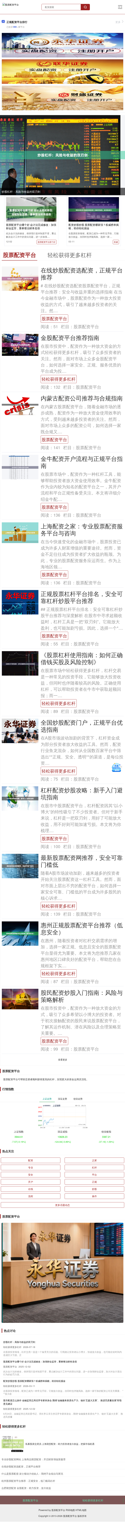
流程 (30, 1196)
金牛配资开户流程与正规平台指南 (82, 462)
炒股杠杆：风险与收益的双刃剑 (21, 191)
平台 (94, 1174)
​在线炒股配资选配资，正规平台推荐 (21, 1466)
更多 (118, 22)
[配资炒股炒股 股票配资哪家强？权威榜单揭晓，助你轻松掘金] (94, 209)
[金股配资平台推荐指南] (20, 344)
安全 (30, 1174)
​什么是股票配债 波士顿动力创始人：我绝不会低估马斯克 (32, 1473)
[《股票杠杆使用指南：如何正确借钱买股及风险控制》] (20, 663)
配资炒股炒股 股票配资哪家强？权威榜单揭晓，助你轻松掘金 (94, 226)
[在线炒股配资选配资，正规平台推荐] (20, 278)
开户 (30, 1181)
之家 (94, 1160)
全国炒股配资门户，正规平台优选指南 (82, 725)
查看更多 (62, 1059)
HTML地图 (81, 1510)
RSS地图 (70, 1510)
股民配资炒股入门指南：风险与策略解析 (82, 995)
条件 (94, 1196)
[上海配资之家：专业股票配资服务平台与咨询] (20, 532)
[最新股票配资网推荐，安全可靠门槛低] (20, 865)
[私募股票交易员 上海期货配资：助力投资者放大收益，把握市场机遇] (13, 1444)
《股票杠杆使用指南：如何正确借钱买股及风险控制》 (82, 658)
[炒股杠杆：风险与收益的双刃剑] (62, 155)
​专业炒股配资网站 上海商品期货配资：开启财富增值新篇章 (33, 1459)
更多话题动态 (62, 1205)
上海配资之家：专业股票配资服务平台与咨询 (82, 529)
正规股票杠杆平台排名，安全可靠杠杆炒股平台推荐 (82, 597)
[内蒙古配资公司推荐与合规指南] (20, 404)
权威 (116, 241)
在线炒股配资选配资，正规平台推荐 (82, 273)
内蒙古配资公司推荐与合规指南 (82, 398)
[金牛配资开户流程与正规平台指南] (20, 467)
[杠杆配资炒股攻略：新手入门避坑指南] (20, 798)
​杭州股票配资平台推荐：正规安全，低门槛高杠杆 (28, 1480)
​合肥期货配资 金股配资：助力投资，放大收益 (26, 1488)
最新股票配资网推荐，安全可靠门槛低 (82, 860)
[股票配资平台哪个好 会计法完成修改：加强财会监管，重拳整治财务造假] (31, 212)
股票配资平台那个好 (46, 241)
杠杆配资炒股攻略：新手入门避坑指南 (82, 793)
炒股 (94, 1189)
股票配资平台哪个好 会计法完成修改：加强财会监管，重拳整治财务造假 (31, 226)
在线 (30, 1189)
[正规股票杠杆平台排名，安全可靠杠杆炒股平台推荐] (20, 603)
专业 (30, 1167)
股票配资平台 (54, 318)
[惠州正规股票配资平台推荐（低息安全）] (20, 933)
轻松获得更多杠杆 (59, 379)
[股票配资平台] (10, 6)
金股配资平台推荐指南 (70, 337)
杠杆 (94, 1167)
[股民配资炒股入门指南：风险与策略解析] (20, 998)
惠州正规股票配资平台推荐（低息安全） (82, 928)
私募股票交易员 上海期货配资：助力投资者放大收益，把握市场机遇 (59, 1443)
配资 (30, 1160)
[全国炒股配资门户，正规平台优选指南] (20, 732)
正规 (94, 1181)
